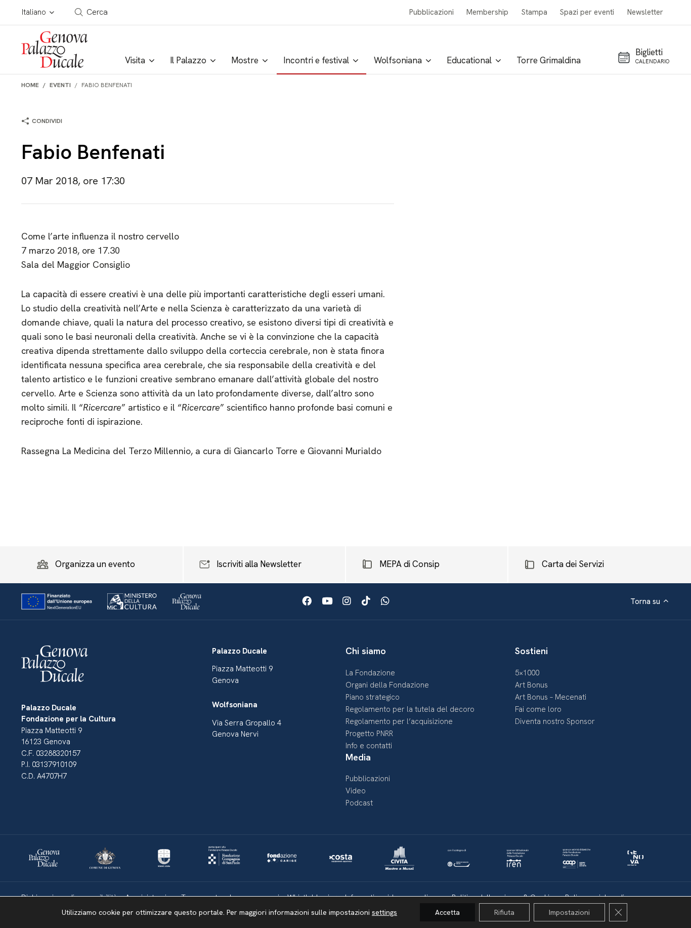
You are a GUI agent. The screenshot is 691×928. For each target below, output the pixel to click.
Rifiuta (504, 912)
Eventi (60, 85)
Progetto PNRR (369, 734)
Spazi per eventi (587, 12)
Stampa (534, 12)
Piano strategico (373, 697)
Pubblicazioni (431, 12)
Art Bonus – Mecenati (550, 697)
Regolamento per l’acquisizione (399, 721)
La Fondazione (370, 673)
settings (384, 912)
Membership (487, 12)
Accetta (447, 912)
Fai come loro (538, 709)
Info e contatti (369, 746)
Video (356, 791)
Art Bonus (531, 685)
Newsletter (645, 12)
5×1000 (527, 673)
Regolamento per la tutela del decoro (410, 709)
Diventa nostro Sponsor (555, 721)
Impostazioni (569, 912)
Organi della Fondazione (387, 685)
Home (30, 85)
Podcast (359, 803)
